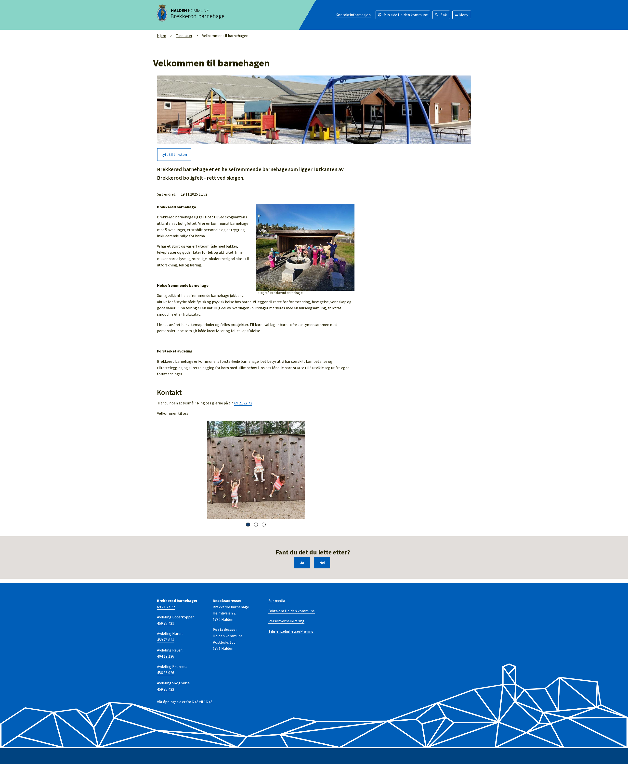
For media (276, 600)
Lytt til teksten (174, 154)
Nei (322, 562)
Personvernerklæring (286, 620)
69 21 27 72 (243, 403)
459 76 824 (165, 639)
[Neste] (348, 470)
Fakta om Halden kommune (291, 610)
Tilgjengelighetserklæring (291, 631)
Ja (302, 562)
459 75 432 (165, 689)
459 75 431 (165, 623)
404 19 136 (165, 656)
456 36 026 (165, 672)
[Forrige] (163, 470)
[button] (248, 524)
